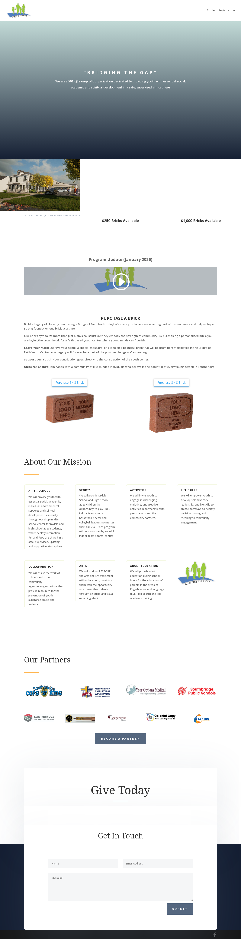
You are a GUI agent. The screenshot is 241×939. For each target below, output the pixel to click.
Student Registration (221, 10)
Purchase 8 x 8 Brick (171, 382)
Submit (180, 909)
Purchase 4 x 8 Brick (69, 382)
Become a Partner (120, 738)
